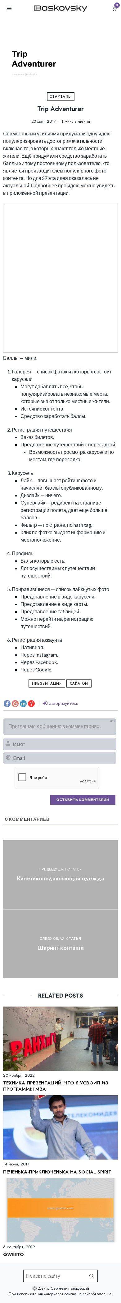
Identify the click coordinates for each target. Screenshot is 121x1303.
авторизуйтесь (63, 703)
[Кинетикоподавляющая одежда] (60, 874)
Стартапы (60, 96)
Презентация (47, 683)
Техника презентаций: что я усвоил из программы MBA (55, 1086)
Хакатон (79, 683)
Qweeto (13, 1255)
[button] (91, 1276)
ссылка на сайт (77, 1294)
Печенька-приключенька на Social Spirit (57, 1172)
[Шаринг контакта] (60, 943)
